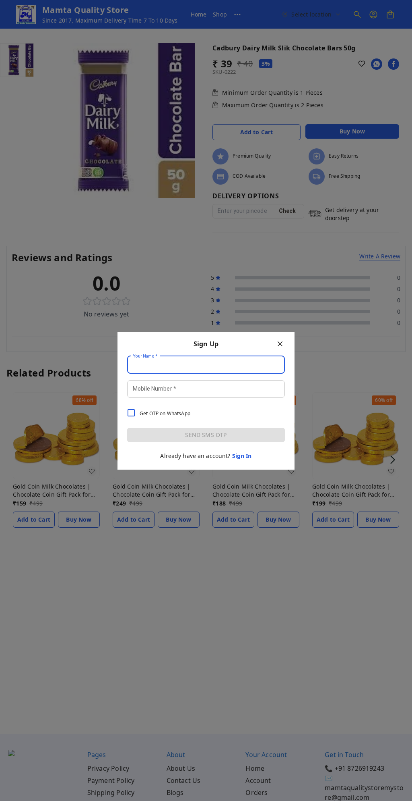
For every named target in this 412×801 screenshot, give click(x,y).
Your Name (145, 356)
